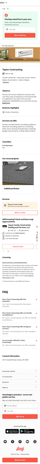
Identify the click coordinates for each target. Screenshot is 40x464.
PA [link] (8, 9)
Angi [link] (3, 9)
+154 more (5, 82)
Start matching (20, 35)
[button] (18, 177)
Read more (6, 103)
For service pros (7, 377)
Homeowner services (8, 371)
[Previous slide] (3, 251)
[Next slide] (8, 251)
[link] (18, 232)
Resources (5, 382)
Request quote (18, 246)
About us (5, 388)
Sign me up (20, 416)
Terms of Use (15, 454)
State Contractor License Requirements (14, 263)
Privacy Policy (25, 454)
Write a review (20, 213)
